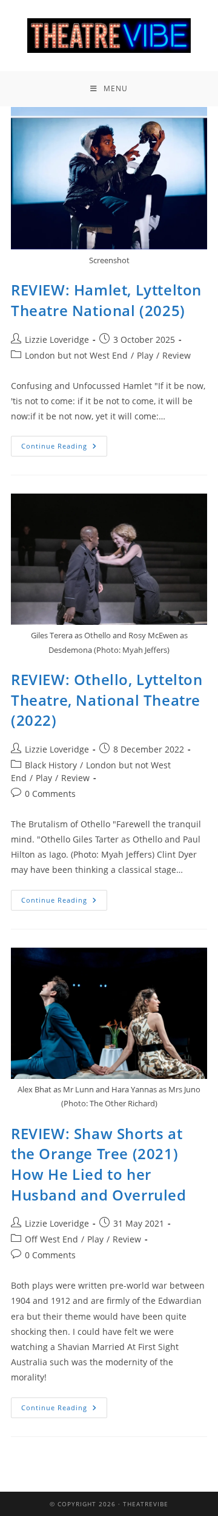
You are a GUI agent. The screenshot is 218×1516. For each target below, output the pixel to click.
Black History (51, 765)
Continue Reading (64, 443)
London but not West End (76, 355)
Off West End (51, 1239)
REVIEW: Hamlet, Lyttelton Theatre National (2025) (106, 300)
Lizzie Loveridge (57, 339)
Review (176, 355)
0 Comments (50, 793)
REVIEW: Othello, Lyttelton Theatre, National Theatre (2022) (107, 699)
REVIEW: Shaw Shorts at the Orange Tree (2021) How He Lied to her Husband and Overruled (99, 1164)
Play (145, 355)
